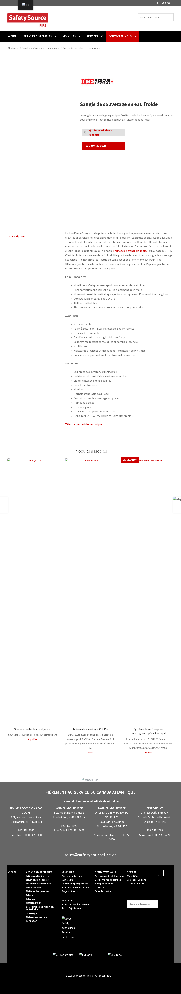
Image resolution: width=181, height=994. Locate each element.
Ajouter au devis (96, 145)
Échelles (30, 895)
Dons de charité (103, 891)
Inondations (54, 48)
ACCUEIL (12, 36)
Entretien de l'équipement (75, 904)
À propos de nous (104, 883)
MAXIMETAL (67, 879)
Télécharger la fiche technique (83, 424)
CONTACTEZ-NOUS (120, 36)
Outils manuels (33, 887)
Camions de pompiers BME (75, 883)
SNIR (90, 752)
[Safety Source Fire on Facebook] (161, 873)
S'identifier (132, 876)
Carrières (99, 887)
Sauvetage (31, 913)
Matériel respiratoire (37, 917)
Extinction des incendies (38, 883)
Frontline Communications (75, 887)
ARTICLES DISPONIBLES (38, 36)
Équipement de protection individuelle (40, 908)
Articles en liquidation (37, 876)
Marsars (148, 752)
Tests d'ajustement (72, 908)
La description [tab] (16, 236)
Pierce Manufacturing (73, 876)
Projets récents (70, 891)
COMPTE (131, 872)
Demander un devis (136, 879)
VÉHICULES (69, 36)
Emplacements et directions (109, 876)
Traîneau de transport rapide (130, 251)
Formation (31, 920)
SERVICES (92, 36)
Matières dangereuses (37, 891)
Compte (166, 2)
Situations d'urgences (33, 48)
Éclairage (31, 899)
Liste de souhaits (135, 883)
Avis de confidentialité (105, 975)
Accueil (15, 48)
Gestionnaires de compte (108, 879)
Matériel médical (34, 902)
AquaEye (32, 739)
